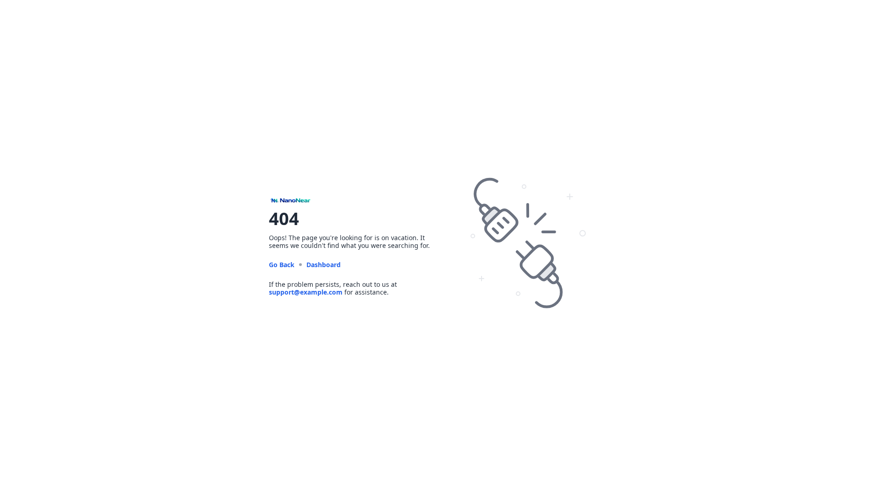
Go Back (281, 264)
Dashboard (323, 264)
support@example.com (306, 292)
